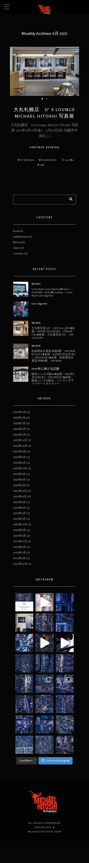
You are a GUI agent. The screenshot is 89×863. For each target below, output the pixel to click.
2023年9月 (19, 451)
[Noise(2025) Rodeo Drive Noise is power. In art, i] (24, 745)
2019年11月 (20, 541)
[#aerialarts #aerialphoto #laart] (65, 623)
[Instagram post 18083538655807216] (44, 663)
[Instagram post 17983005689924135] (44, 623)
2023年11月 (20, 440)
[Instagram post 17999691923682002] (24, 663)
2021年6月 (19, 508)
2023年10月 (20, 446)
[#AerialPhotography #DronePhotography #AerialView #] (65, 704)
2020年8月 (19, 530)
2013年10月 (20, 564)
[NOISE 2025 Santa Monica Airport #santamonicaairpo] (24, 704)
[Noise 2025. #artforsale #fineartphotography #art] (44, 684)
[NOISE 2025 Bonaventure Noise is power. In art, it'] (44, 724)
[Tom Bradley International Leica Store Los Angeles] (24, 623)
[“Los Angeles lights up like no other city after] (24, 643)
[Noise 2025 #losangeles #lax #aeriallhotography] (24, 684)
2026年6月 (19, 412)
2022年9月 (19, 474)
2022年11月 (20, 468)
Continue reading (44, 147)
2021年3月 (19, 519)
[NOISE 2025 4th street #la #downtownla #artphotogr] (44, 704)
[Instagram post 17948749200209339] (24, 602)
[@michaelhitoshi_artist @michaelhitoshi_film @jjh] (65, 643)
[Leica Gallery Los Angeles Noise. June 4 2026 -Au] (44, 602)
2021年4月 (19, 513)
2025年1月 (19, 423)
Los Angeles (40, 304)
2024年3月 (19, 434)
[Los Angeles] (20, 309)
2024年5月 (19, 429)
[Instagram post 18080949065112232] (65, 602)
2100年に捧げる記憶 (45, 369)
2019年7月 (19, 552)
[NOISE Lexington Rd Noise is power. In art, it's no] (65, 724)
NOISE (36, 284)
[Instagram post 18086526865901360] (65, 663)
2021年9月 (19, 502)
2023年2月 (19, 463)
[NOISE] (20, 289)
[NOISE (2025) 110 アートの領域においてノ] (65, 745)
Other (16, 248)
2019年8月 (19, 547)
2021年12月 (20, 491)
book (16, 231)
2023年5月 (19, 457)
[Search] (69, 198)
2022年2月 (19, 485)
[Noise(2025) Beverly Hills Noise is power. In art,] (44, 745)
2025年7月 (19, 417)
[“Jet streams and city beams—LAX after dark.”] (44, 643)
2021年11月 (20, 496)
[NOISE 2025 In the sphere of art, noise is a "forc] (65, 684)
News (16, 242)
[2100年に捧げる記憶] (20, 374)
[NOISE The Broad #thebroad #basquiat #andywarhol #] (24, 724)
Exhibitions (49, 160)
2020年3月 (19, 536)
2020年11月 (20, 524)
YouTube (18, 253)
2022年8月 (19, 479)
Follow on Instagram (58, 760)
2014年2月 (19, 558)
